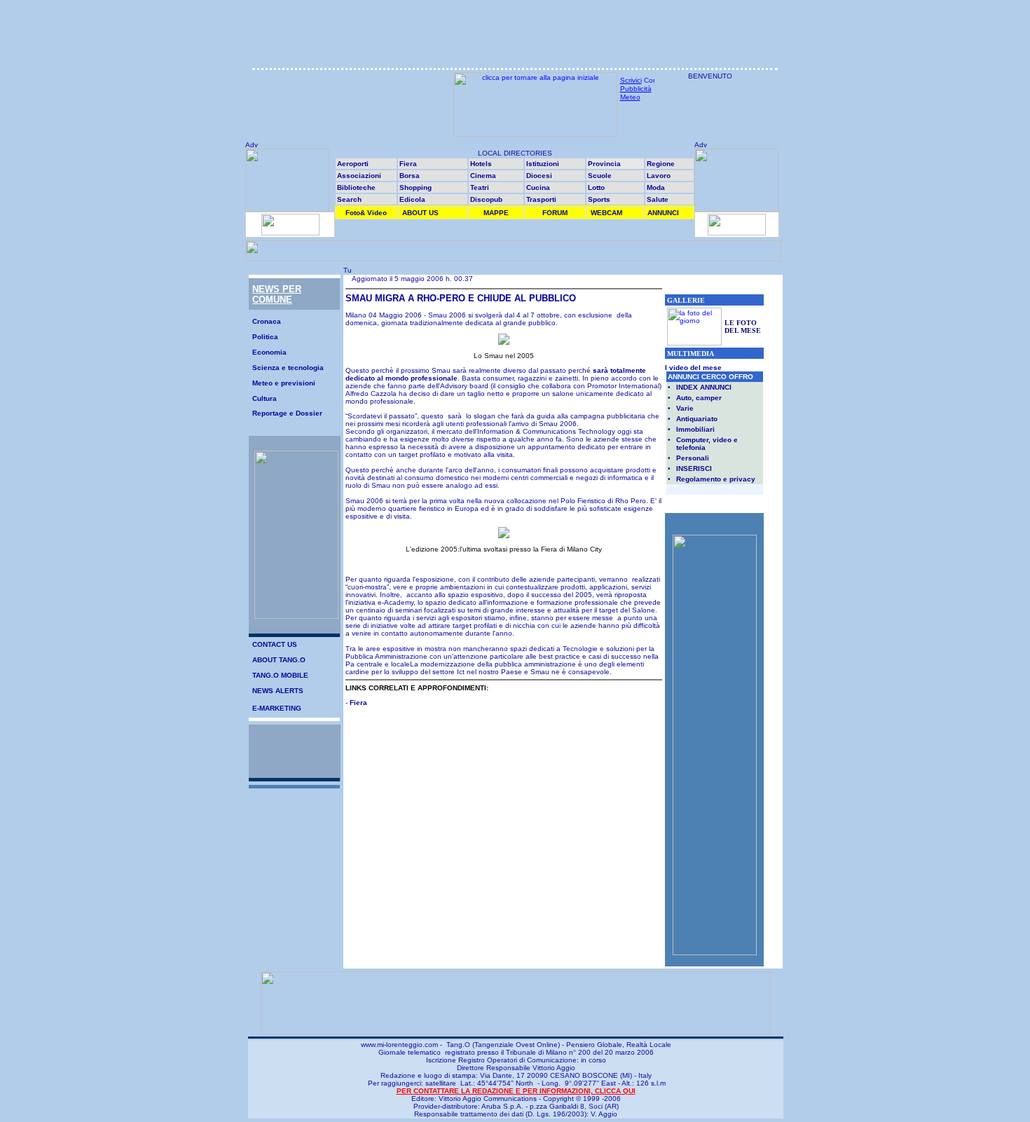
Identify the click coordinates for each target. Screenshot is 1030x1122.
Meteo (630, 97)
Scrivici (631, 80)
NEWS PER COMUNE (276, 294)
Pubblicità (636, 89)
